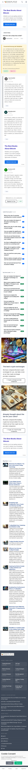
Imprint (4, 736)
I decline (10, 763)
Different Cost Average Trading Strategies (11, 710)
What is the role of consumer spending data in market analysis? (13, 216)
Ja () (6, 71)
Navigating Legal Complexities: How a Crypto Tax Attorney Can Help (16, 504)
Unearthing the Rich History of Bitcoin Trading (11, 704)
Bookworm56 (11, 169)
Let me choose (14, 760)
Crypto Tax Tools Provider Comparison (14, 430)
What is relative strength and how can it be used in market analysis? (13, 258)
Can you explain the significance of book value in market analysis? (12, 232)
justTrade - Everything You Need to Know (10, 701)
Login (20, 201)
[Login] (26, 2)
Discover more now (10, 24)
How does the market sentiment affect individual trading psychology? (12, 331)
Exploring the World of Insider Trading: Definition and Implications (16, 567)
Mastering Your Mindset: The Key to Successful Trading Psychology (16, 465)
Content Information (7, 743)
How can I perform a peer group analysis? (12, 254)
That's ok (18, 763)
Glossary (4, 746)
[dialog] (14, 758)
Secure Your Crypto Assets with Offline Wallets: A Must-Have (12, 707)
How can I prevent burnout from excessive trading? (12, 263)
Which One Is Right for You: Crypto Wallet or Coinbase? (14, 726)
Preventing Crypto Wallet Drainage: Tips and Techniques (11, 723)
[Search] (22, 2)
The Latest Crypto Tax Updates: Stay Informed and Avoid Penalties (13, 729)
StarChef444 (9, 38)
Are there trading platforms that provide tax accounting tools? (12, 243)
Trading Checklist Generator (16, 541)
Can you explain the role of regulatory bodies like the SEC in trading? (11, 309)
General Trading (7, 32)
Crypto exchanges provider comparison (14, 380)
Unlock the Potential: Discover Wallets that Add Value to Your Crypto (13, 698)
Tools (3, 748)
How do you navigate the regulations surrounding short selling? (11, 296)
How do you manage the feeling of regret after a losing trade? (12, 314)
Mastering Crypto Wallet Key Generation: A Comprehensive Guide (17, 608)
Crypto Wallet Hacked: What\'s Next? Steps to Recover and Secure (15, 483)
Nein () (13, 71)
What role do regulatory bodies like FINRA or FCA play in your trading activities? (12, 248)
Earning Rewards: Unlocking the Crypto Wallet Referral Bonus (13, 717)
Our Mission (5, 741)
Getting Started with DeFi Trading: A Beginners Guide (13, 720)
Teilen (7, 105)
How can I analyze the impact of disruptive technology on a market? (12, 222)
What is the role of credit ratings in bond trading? (12, 227)
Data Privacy (5, 738)
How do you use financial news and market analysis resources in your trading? (12, 237)
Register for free (11, 201)
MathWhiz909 (11, 111)
